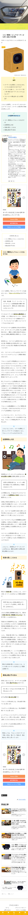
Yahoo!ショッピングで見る (14, 227)
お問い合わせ (7, 910)
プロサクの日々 (12, 137)
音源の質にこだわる (10, 243)
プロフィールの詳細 (21, 910)
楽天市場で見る (14, 223)
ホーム (7, 907)
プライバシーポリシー (20, 907)
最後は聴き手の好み (10, 245)
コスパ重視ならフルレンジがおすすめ (14, 239)
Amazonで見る (14, 219)
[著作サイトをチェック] (9, 181)
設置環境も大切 (9, 241)
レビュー (5, 795)
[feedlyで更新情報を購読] (11, 181)
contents (12, 235)
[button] (25, 474)
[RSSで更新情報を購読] (14, 181)
